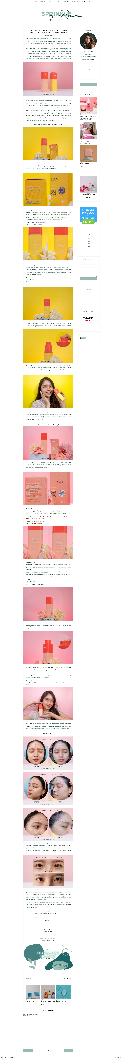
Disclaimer (65, 1)
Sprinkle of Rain (9, 1057)
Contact (50, 1)
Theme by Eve (118, 1057)
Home (35, 1)
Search (88, 84)
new (28, 1050)
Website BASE (48, 931)
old (68, 1050)
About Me (42, 1)
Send (88, 278)
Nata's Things (74, 1)
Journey (57, 1)
